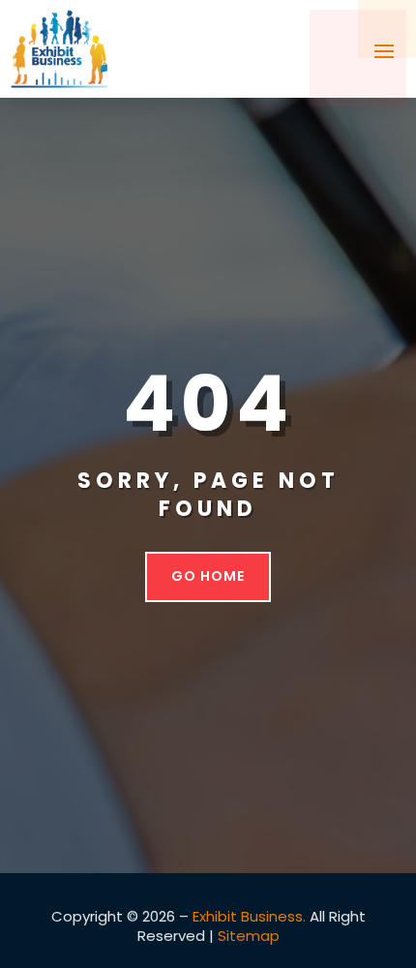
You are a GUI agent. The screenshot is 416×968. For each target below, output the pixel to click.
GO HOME (208, 576)
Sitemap (249, 935)
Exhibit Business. (249, 916)
